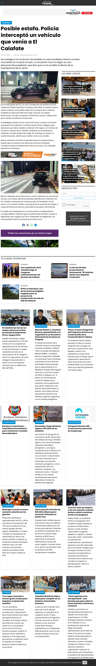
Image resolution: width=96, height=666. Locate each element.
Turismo (6, 592)
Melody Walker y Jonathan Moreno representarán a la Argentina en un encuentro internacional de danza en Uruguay (48, 334)
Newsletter (69, 188)
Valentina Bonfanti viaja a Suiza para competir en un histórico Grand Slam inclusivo (47, 600)
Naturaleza (74, 326)
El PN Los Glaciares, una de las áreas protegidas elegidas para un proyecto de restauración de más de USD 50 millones (32, 294)
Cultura (39, 422)
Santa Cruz (41, 506)
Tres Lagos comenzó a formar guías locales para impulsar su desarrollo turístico (14, 600)
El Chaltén (8, 506)
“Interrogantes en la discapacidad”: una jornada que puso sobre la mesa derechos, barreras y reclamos (81, 601)
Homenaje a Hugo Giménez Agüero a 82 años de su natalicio (48, 428)
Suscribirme (78, 198)
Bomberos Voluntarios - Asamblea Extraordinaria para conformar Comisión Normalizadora (14, 430)
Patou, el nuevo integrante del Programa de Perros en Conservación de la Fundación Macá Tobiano (80, 333)
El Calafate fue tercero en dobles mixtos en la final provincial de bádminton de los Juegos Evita (14, 331)
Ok (85, 662)
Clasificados (9, 422)
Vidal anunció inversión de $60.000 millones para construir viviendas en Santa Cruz (47, 513)
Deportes (40, 592)
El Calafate (74, 592)
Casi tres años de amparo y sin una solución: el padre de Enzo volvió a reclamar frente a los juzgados (81, 511)
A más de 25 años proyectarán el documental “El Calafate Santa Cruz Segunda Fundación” (81, 272)
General (6, 23)
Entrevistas (41, 326)
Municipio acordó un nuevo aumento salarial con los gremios (15, 512)
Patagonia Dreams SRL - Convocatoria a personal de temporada (80, 428)
